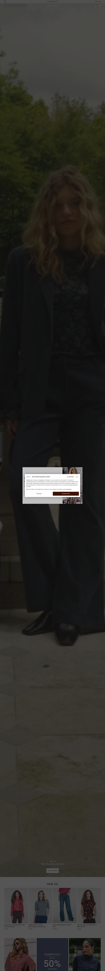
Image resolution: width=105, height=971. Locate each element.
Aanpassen (39, 493)
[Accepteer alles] (77, 476)
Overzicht (71, 477)
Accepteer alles (66, 493)
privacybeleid (68, 489)
